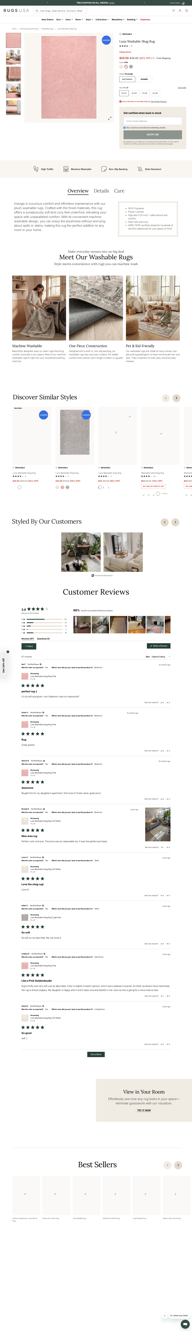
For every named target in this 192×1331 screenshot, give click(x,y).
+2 (164, 493)
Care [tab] (119, 191)
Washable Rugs (48, 29)
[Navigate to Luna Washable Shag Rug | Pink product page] (32, 433)
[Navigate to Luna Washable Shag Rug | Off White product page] (117, 433)
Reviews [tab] (28, 639)
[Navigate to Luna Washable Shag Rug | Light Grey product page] (75, 433)
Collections (101, 19)
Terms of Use (168, 142)
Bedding (131, 19)
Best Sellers (48, 19)
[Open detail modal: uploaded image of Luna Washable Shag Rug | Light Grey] (81, 552)
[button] (126, 45)
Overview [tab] (78, 191)
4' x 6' (134, 93)
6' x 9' (155, 93)
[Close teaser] (7, 651)
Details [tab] (101, 191)
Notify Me (153, 134)
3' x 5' (124, 93)
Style (88, 19)
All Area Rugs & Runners (29, 29)
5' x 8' (144, 93)
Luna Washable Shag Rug (66, 29)
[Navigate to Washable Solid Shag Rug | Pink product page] (160, 433)
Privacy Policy (153, 142)
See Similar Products (159, 101)
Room (78, 19)
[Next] (175, 522)
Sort (148, 656)
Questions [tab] (43, 639)
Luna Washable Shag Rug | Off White (46, 822)
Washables (117, 19)
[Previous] (165, 522)
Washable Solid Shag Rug (152, 473)
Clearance (145, 19)
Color (68, 19)
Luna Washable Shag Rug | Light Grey (46, 918)
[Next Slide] (168, 624)
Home (14, 29)
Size (58, 19)
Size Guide (182, 87)
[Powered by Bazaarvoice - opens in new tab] (102, 576)
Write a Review (161, 646)
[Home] (16, 11)
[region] (121, 624)
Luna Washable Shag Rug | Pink (43, 677)
